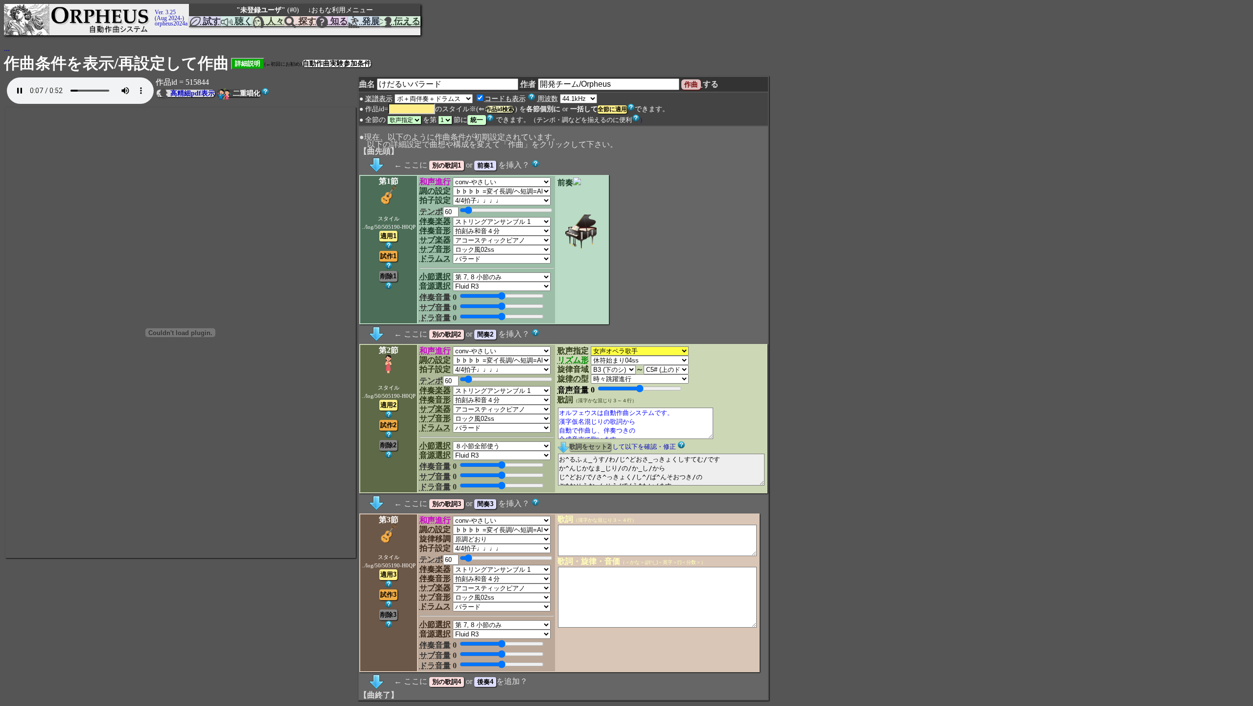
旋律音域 (573, 369)
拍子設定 (435, 200)
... (7, 48)
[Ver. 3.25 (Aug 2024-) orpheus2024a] (153, 8)
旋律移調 (435, 539)
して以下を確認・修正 (644, 446)
